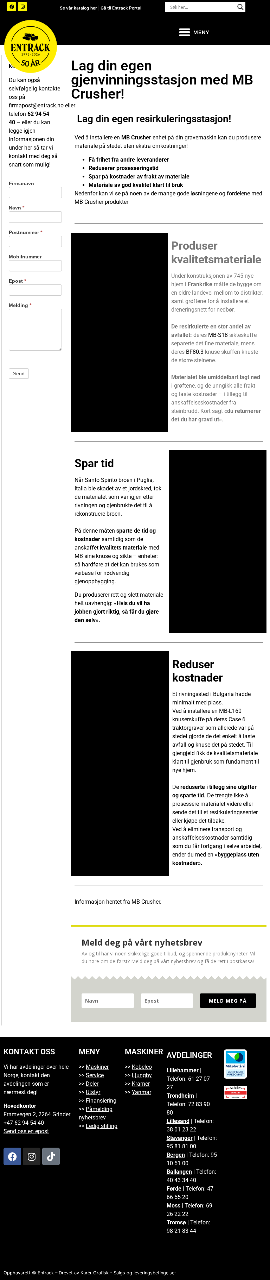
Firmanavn (21, 183)
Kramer (141, 1083)
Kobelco (142, 1066)
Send (19, 373)
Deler (92, 1083)
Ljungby (142, 1075)
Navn (16, 208)
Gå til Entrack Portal (121, 8)
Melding (20, 305)
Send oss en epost (26, 1131)
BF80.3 (195, 352)
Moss (173, 1205)
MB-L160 (230, 711)
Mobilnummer (25, 256)
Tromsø (176, 1222)
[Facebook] (11, 6)
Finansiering (101, 1100)
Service (95, 1075)
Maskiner (97, 1066)
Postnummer (25, 232)
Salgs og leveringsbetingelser (145, 1272)
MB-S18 (218, 335)
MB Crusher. (146, 901)
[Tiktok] (51, 1156)
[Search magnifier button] (240, 7)
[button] (193, 32)
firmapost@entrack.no (36, 105)
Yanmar (141, 1092)
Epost (17, 281)
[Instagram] (22, 6)
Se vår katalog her (79, 8)
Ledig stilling (101, 1126)
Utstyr (93, 1092)
